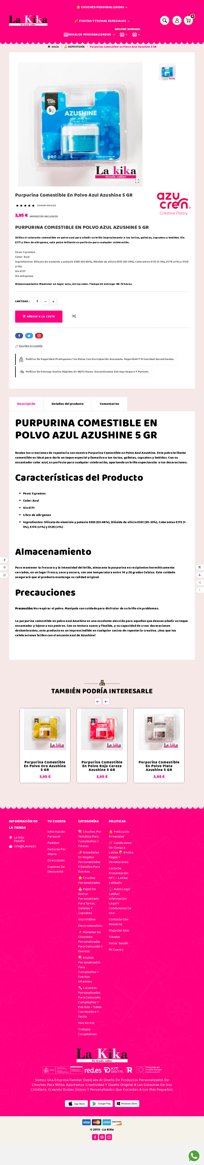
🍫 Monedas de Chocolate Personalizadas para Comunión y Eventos (90, 941)
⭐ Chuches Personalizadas (89, 880)
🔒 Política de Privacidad (119, 834)
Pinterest (39, 335)
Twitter (29, 335)
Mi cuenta (116, 950)
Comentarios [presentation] (109, 404)
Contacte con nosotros (118, 921)
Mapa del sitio (119, 931)
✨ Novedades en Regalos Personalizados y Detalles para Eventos (89, 862)
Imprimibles (87, 919)
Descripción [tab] (26, 404)
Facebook (19, 335)
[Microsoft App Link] (127, 1103)
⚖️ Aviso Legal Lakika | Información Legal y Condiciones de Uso (120, 901)
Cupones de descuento (56, 869)
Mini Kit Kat (86, 1023)
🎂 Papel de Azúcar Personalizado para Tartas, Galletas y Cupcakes (88, 901)
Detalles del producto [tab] (67, 404)
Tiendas (114, 937)
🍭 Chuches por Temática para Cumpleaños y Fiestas (89, 839)
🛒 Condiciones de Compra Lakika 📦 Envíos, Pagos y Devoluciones (121, 852)
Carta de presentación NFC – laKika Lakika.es (118, 875)
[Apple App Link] (76, 1103)
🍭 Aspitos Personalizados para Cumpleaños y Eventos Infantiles (89, 970)
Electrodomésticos (92, 926)
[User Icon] (177, 20)
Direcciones (56, 860)
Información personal (56, 834)
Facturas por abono (56, 851)
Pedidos (53, 843)
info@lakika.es (25, 846)
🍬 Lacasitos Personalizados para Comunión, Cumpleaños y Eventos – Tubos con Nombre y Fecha (90, 1002)
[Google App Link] (101, 1103)
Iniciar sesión (118, 943)
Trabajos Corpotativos (87, 1031)
